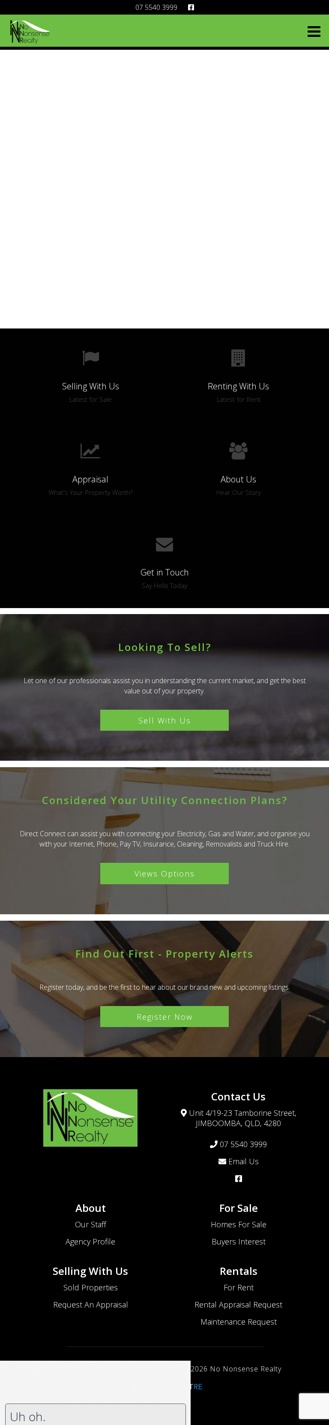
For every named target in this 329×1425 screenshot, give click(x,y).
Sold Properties (90, 1287)
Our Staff (90, 1224)
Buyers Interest (239, 1241)
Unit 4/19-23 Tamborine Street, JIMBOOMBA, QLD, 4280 (241, 1118)
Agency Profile (90, 1241)
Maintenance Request (238, 1322)
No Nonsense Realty (245, 1369)
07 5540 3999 (156, 7)
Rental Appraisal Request (238, 1304)
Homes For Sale (238, 1224)
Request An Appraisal (90, 1304)
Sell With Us (164, 720)
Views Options (165, 873)
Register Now (165, 1017)
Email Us (242, 1161)
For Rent (239, 1287)
